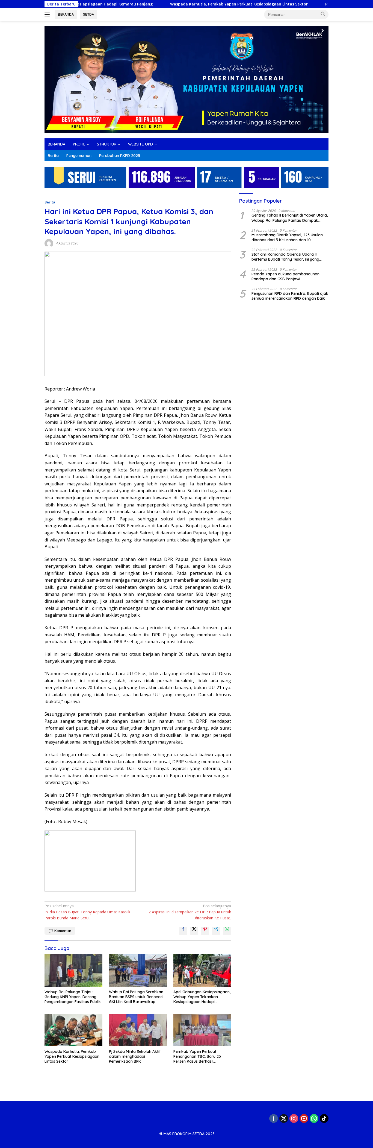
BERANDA (66, 14)
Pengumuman (78, 155)
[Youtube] (304, 1118)
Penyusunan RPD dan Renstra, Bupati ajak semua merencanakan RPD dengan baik (289, 296)
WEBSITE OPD (140, 144)
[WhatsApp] (314, 1118)
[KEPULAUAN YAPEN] (186, 79)
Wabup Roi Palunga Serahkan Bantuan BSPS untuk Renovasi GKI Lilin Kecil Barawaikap (136, 996)
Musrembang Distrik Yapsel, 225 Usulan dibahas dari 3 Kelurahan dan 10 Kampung (287, 237)
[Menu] (48, 14)
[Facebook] (273, 1118)
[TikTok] (324, 1118)
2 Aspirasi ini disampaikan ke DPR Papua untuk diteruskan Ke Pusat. (190, 912)
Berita (53, 155)
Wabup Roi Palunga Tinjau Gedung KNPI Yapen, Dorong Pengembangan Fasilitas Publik (73, 996)
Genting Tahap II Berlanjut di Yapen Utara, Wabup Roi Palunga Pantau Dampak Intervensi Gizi (289, 218)
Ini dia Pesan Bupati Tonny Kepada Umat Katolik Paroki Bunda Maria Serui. (87, 912)
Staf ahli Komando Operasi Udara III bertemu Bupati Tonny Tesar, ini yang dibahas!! (285, 257)
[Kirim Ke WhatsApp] (227, 931)
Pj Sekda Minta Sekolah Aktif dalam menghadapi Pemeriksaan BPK (301, 4)
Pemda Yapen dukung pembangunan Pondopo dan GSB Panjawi (285, 276)
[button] (323, 14)
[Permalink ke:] (49, 243)
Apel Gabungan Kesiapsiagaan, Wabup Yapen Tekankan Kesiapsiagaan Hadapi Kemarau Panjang (201, 996)
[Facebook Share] (183, 931)
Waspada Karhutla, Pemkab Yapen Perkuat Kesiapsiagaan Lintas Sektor (151, 4)
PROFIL (79, 144)
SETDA (88, 14)
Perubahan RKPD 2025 (119, 155)
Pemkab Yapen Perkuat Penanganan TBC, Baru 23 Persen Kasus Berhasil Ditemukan (197, 1056)
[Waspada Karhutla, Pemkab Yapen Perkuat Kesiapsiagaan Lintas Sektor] (73, 1030)
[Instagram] (293, 1118)
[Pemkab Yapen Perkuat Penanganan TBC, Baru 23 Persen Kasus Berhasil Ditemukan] (202, 1030)
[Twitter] (283, 1118)
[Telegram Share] (216, 931)
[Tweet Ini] (194, 931)
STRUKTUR (106, 144)
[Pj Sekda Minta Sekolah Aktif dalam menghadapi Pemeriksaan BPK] (138, 1030)
